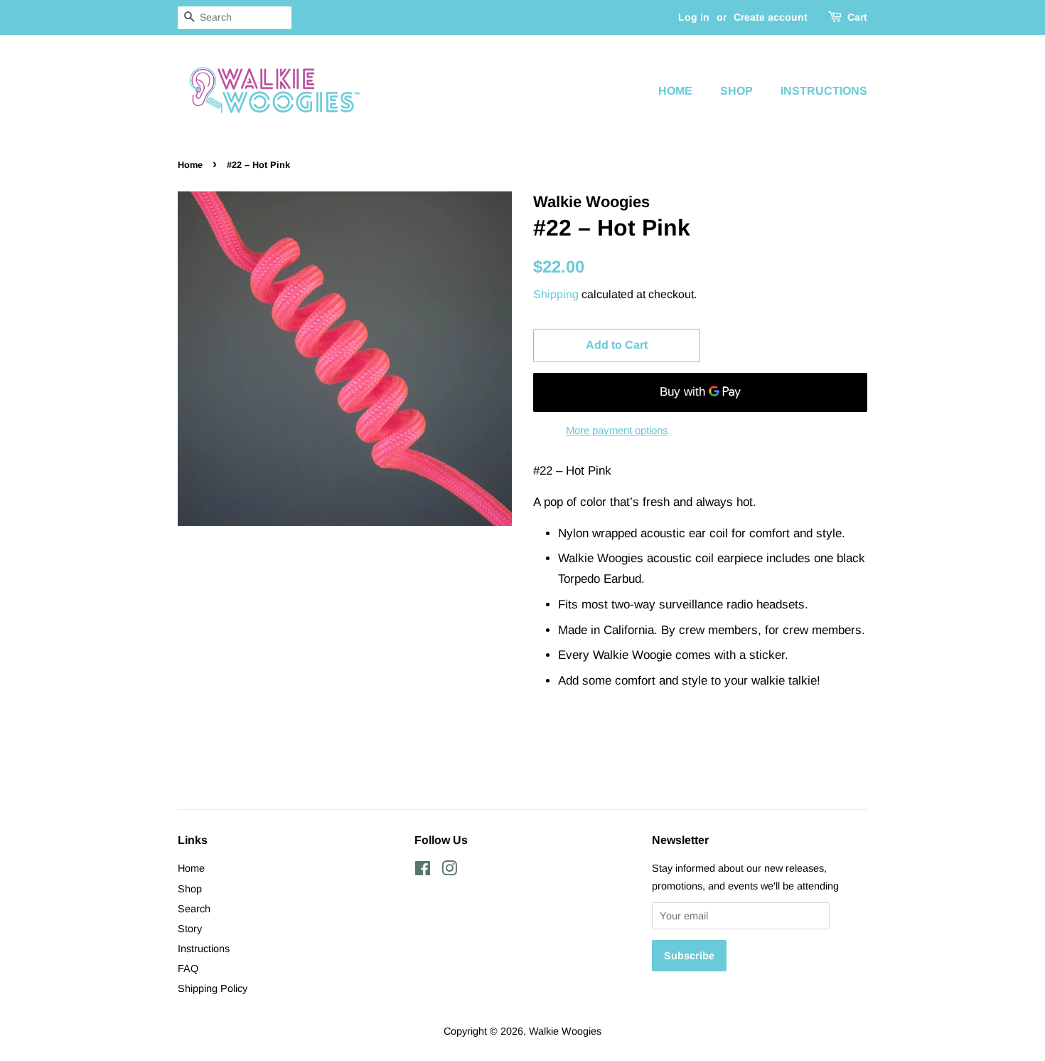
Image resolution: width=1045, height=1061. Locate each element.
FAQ (188, 968)
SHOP (736, 91)
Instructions (204, 948)
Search (194, 908)
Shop (190, 888)
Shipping (556, 294)
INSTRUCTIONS (824, 91)
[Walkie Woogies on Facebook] (422, 871)
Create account (771, 17)
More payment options (617, 430)
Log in (693, 17)
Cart (857, 17)
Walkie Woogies (565, 1031)
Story (190, 928)
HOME (675, 91)
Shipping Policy (212, 988)
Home (190, 164)
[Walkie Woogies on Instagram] (449, 871)
